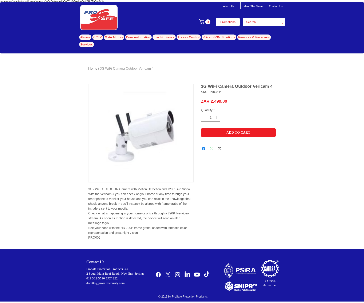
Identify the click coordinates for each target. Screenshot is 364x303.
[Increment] (217, 118)
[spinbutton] (210, 118)
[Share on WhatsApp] (211, 148)
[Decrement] (204, 118)
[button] (205, 21)
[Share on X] (219, 148)
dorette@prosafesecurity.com (105, 283)
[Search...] (281, 22)
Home (92, 68)
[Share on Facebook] (203, 148)
